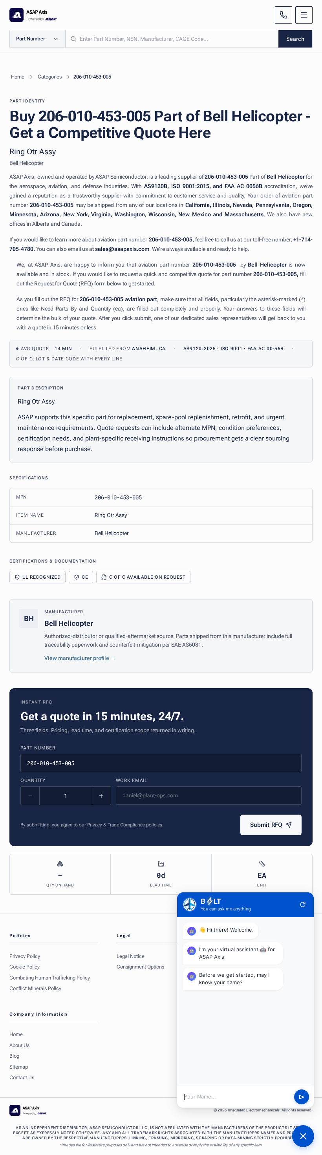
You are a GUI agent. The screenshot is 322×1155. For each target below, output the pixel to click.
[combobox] (172, 39)
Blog (14, 1056)
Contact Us (21, 1077)
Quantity (33, 780)
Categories (50, 77)
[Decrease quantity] (30, 796)
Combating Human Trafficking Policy (49, 978)
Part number (37, 748)
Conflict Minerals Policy (35, 988)
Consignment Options (140, 967)
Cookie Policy (24, 967)
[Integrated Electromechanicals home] (33, 15)
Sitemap (18, 1067)
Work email (132, 780)
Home (17, 77)
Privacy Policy (24, 956)
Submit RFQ (266, 824)
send (301, 1097)
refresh (303, 904)
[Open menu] (304, 15)
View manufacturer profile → (80, 658)
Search (295, 39)
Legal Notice (131, 956)
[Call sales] (283, 15)
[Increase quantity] (101, 796)
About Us (19, 1045)
